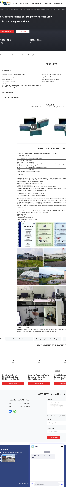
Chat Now (23, 31)
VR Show (48, 3)
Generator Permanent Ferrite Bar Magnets (19, 339)
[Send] (61, 484)
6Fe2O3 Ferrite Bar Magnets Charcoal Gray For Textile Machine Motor (12, 377)
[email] (10, 411)
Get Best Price (6, 31)
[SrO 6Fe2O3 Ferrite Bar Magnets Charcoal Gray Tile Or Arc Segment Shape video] (33, 127)
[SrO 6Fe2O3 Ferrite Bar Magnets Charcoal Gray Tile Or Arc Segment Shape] (13, 361)
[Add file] (32, 484)
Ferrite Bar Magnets (16, 9)
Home (1, 9)
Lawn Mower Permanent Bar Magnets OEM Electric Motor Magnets (38, 377)
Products (7, 9)
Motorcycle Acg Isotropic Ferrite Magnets (47, 339)
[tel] (19, 411)
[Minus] (62, 446)
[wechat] (14, 411)
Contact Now (54, 437)
